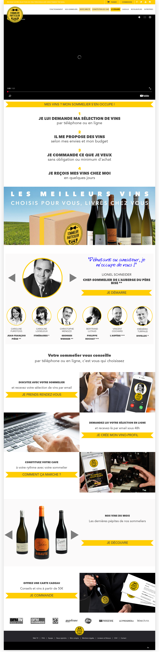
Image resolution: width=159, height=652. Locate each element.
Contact (123, 638)
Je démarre (115, 9)
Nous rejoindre (61, 638)
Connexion (127, 2)
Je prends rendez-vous (41, 394)
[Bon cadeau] (117, 592)
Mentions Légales (88, 638)
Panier (114, 2)
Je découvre (117, 543)
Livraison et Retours (104, 638)
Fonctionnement (56, 9)
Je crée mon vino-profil (117, 435)
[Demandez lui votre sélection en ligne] (42, 432)
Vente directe (85, 9)
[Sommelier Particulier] (15, 14)
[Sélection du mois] (42, 532)
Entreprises (148, 9)
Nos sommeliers (71, 9)
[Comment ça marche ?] (117, 472)
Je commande (41, 595)
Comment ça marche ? (41, 474)
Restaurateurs (136, 9)
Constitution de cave (100, 9)
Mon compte (74, 638)
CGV (115, 638)
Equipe (50, 638)
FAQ (43, 638)
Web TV (35, 638)
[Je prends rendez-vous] (117, 392)
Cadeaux (125, 9)
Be (147, 645)
